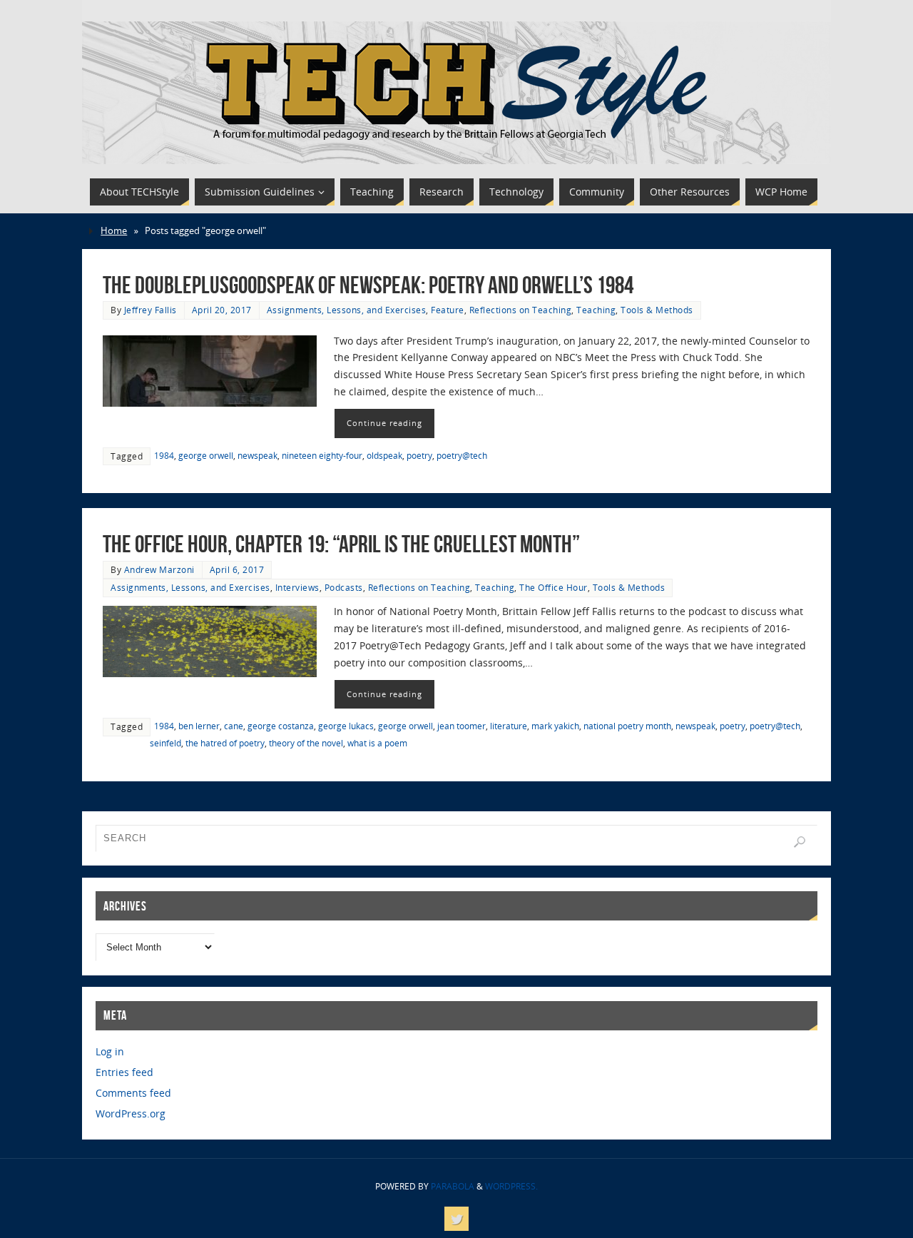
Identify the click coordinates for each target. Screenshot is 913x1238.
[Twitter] (456, 1219)
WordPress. (511, 1186)
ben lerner (199, 725)
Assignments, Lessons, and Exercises (347, 309)
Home (114, 231)
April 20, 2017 (222, 309)
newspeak (257, 455)
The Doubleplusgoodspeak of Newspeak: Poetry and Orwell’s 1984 (368, 285)
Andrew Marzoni (159, 569)
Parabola (452, 1186)
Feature (447, 309)
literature (508, 725)
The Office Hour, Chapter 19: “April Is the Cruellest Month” (341, 544)
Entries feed (124, 1072)
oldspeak (384, 455)
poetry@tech (462, 455)
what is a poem (377, 743)
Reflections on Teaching (520, 309)
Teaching (596, 309)
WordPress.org (130, 1113)
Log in (110, 1051)
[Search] (799, 842)
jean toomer (461, 725)
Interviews (297, 587)
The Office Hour (553, 587)
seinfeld (165, 743)
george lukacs (346, 725)
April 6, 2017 (237, 569)
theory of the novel (306, 743)
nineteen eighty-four (322, 455)
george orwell (205, 455)
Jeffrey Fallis (150, 309)
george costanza (281, 725)
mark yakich (555, 725)
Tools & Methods (657, 309)
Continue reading (384, 422)
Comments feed (133, 1093)
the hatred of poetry (225, 743)
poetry (419, 455)
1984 (164, 455)
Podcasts (344, 587)
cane (233, 725)
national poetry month (627, 725)
